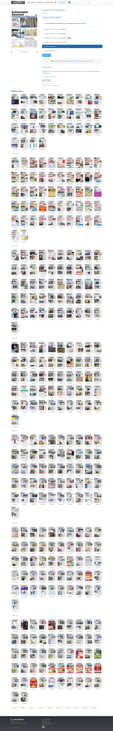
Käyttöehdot (46, 719)
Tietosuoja (45, 721)
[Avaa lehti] (15, 99)
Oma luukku (31, 2)
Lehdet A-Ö (40, 2)
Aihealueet (49, 2)
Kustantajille (46, 722)
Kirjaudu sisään (77, 61)
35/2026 (83, 23)
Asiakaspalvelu (15, 721)
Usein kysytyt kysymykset (19, 723)
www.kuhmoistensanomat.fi (49, 76)
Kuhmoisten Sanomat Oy (54, 85)
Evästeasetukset (47, 724)
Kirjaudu (62, 2)
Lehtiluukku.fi (18, 719)
